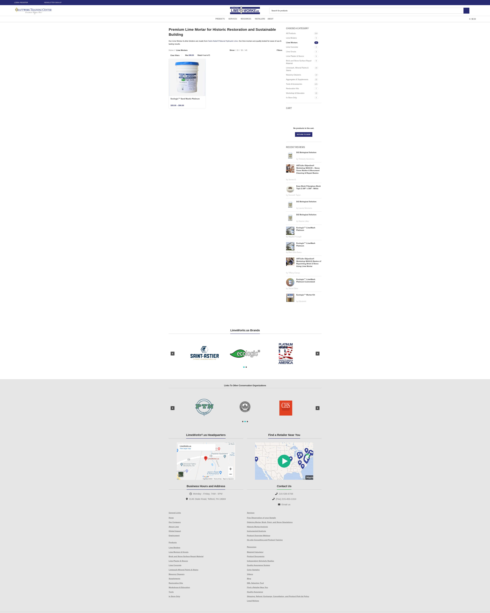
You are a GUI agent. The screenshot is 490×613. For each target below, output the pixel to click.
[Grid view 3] (265, 50)
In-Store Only (291, 98)
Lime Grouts (291, 52)
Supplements (174, 579)
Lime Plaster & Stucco (295, 56)
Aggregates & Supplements (297, 79)
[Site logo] (245, 10)
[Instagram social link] (35, 2)
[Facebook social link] (32, 2)
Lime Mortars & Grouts (178, 552)
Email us (286, 504)
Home (171, 50)
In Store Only (174, 596)
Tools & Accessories (294, 84)
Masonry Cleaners (293, 75)
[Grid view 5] (257, 50)
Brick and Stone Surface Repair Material (299, 62)
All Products (291, 33)
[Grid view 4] (269, 50)
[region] (245, 353)
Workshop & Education (295, 93)
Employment (174, 536)
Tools (171, 592)
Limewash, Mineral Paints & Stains (297, 69)
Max (189, 55)
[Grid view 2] (253, 50)
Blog (249, 579)
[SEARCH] (466, 11)
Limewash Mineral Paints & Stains (183, 570)
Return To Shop (304, 134)
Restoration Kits (292, 88)
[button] (172, 353)
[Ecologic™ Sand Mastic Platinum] (187, 77)
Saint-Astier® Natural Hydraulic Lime (223, 41)
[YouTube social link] (38, 2)
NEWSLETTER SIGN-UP (52, 2)
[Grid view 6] (261, 50)
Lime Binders (291, 38)
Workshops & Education (179, 587)
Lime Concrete (292, 47)
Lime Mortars (291, 42)
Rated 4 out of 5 (204, 55)
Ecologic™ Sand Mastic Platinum (185, 99)
